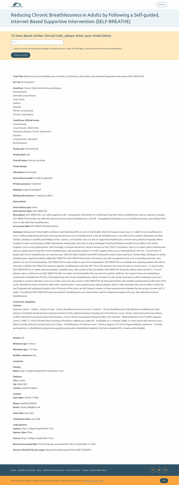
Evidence (162, 4)
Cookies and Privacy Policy (53, 470)
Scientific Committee (26, 470)
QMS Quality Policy (98, 470)
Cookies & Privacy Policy (93, 481)
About (13, 470)
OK (164, 481)
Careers (85, 470)
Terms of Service (73, 470)
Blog (39, 470)
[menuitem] (161, 4)
